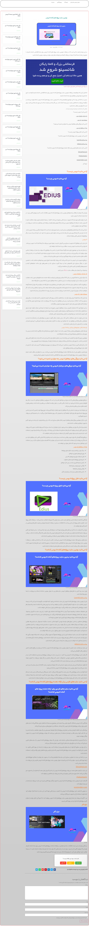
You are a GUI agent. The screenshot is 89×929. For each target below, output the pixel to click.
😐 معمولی (70, 863)
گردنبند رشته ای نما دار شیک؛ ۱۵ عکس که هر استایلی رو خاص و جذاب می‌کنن (12, 227)
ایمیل (86, 907)
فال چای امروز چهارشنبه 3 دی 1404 (13, 94)
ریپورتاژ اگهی (59, 2)
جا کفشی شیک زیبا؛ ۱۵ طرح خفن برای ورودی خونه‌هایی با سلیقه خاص (12, 214)
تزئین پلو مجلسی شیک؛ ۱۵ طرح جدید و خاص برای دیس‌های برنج (12, 252)
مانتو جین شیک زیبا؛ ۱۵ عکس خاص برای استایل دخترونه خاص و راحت (12, 175)
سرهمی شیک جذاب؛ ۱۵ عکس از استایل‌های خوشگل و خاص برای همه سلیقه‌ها (12, 264)
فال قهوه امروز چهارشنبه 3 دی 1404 (12, 128)
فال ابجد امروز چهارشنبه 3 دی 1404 (13, 71)
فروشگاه (66, 2)
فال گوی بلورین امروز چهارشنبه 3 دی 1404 (12, 60)
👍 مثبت (78, 863)
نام (87, 902)
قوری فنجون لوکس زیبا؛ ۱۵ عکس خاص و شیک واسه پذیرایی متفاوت (13, 188)
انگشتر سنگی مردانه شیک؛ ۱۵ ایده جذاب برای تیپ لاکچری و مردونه (13, 277)
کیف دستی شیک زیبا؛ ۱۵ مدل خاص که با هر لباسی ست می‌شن (13, 302)
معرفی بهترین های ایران (75, 2)
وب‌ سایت (86, 912)
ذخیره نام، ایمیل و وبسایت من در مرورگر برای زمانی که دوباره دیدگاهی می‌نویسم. (71, 917)
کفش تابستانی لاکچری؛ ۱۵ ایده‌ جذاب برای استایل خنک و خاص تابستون (12, 162)
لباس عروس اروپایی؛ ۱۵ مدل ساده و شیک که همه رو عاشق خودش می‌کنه (12, 240)
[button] (54, 869)
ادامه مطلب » (18, 19)
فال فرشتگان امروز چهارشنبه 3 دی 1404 (12, 38)
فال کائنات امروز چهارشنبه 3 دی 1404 (12, 116)
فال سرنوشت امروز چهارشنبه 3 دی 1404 (12, 105)
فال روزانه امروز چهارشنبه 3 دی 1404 (12, 150)
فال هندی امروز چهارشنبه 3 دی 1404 (12, 26)
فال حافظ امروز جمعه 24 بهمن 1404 (12, 15)
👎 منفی (63, 863)
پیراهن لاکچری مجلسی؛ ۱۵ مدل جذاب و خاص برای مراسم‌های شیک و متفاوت (12, 201)
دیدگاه (86, 885)
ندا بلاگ (65, 270)
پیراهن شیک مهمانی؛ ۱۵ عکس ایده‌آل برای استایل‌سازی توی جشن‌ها (12, 290)
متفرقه (51, 47)
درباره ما (52, 2)
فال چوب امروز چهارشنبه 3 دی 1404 (13, 139)
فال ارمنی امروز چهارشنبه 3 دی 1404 (12, 83)
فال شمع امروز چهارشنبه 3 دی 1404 (13, 49)
